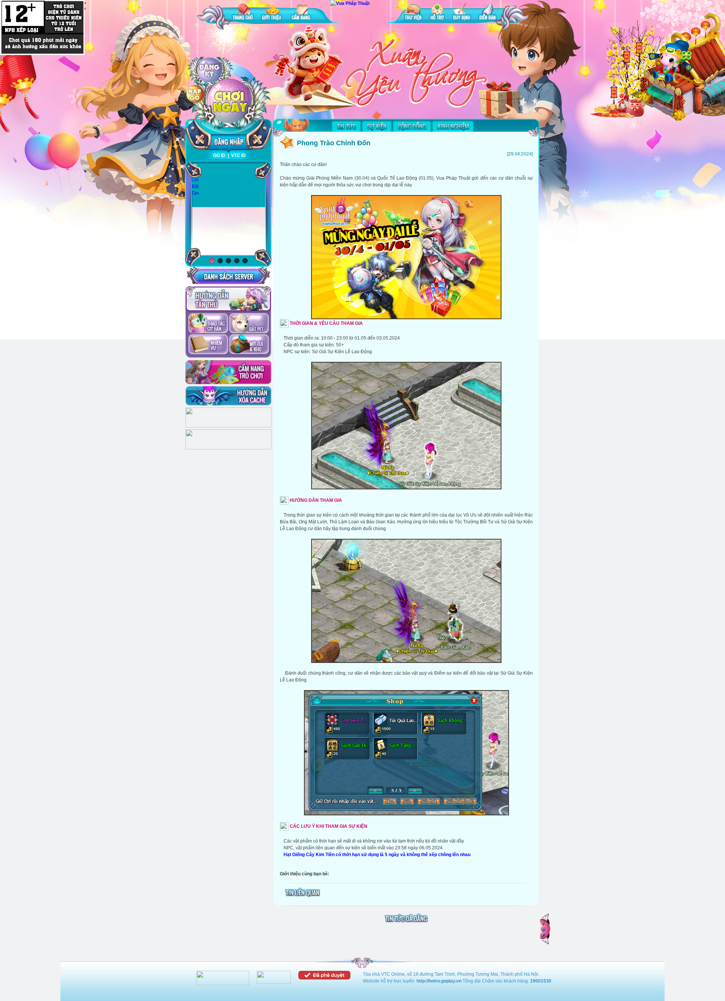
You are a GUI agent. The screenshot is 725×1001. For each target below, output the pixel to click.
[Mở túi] (249, 344)
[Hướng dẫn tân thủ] (228, 299)
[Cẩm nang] (301, 13)
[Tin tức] (346, 126)
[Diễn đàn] (487, 13)
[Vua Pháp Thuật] (350, 3)
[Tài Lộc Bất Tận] (195, 180)
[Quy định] (461, 13)
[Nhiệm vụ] (208, 344)
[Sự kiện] (376, 126)
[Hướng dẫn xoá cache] (228, 396)
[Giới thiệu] (272, 13)
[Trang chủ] (242, 13)
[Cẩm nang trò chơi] (228, 372)
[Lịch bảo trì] (228, 426)
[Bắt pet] (249, 323)
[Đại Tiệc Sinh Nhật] (228, 209)
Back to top (545, 928)
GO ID (219, 155)
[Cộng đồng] (412, 126)
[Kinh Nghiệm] (453, 126)
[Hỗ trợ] (437, 13)
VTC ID (238, 155)
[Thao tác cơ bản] (208, 323)
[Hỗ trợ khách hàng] (228, 448)
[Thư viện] (413, 13)
